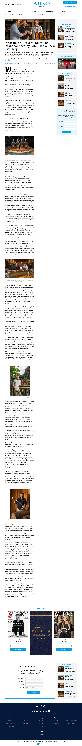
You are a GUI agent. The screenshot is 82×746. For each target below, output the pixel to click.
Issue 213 (64, 639)
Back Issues (56, 721)
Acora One (62, 741)
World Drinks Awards (72, 720)
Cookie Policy (10, 726)
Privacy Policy (10, 725)
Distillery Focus (10, 63)
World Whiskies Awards (71, 721)
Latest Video (66, 56)
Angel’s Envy (19, 91)
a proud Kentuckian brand (14, 250)
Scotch (41, 726)
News (66, 92)
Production (26, 725)
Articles (9, 11)
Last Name (61, 123)
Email (62, 126)
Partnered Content (25, 721)
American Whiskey (56, 725)
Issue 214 (18, 639)
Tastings (21, 11)
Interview (68, 26)
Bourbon (40, 725)
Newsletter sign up (70, 6)
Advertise (10, 721)
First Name (61, 121)
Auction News (69, 100)
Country (61, 129)
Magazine (33, 11)
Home (6, 14)
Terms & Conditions (10, 723)
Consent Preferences (10, 728)
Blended (41, 721)
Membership (56, 723)
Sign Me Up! (66, 132)
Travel (67, 75)
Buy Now (18, 649)
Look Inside (18, 646)
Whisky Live (41, 734)
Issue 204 (26, 63)
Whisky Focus (69, 84)
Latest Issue (56, 720)
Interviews (25, 723)
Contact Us (10, 720)
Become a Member (70, 2)
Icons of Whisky (72, 723)
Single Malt (41, 723)
